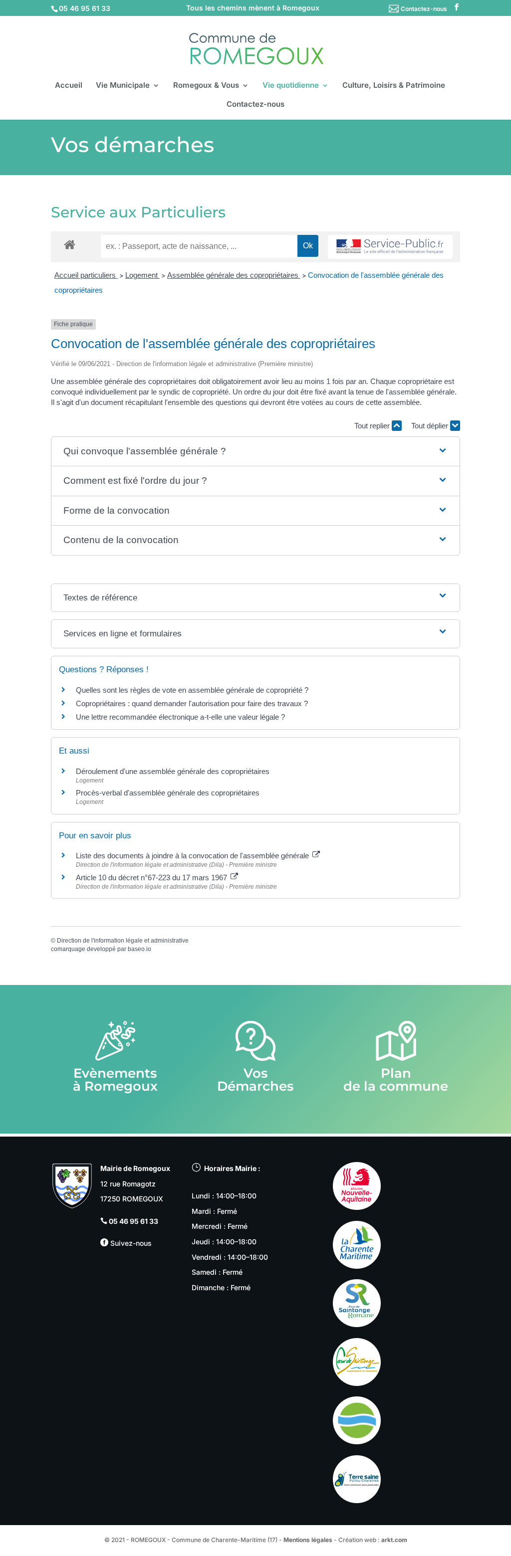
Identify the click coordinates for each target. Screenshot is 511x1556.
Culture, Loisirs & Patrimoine (393, 86)
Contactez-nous (424, 8)
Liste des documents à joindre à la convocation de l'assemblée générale (193, 855)
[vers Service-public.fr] (390, 247)
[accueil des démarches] (69, 244)
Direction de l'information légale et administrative (123, 940)
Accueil (68, 86)
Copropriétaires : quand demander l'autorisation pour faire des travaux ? (192, 703)
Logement (142, 275)
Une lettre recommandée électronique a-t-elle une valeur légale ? (180, 717)
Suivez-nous (130, 1243)
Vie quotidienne (290, 86)
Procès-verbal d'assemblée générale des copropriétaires (167, 792)
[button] (256, 451)
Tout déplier (430, 425)
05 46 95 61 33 (133, 1221)
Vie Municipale (123, 86)
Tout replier (373, 425)
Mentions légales (307, 1540)
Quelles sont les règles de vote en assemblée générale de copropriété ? (192, 690)
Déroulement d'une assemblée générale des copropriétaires (172, 771)
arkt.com (394, 1540)
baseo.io (139, 949)
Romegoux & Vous (206, 86)
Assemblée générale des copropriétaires (233, 275)
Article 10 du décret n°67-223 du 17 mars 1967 (152, 877)
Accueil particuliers (86, 275)
